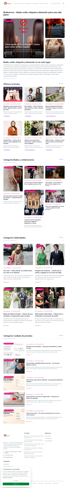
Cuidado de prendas (35, 3)
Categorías (6, 461)
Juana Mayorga (6, 104)
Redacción (48, 433)
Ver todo (61, 83)
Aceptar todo (16, 484)
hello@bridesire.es (9, 457)
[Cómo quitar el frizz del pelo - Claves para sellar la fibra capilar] (23, 38)
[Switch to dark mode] (63, 3)
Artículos (27, 433)
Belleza (47, 3)
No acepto (16, 480)
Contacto (35, 483)
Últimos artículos (16, 3)
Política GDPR (40, 483)
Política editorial (48, 483)
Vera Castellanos (49, 104)
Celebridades (22, 3)
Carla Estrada (28, 104)
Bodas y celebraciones (28, 3)
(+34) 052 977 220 (9, 455)
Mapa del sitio (56, 483)
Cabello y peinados (42, 3)
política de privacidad (7, 477)
